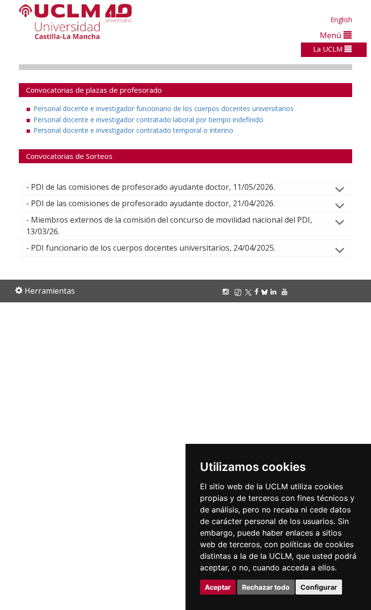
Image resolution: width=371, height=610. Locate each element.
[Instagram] (227, 291)
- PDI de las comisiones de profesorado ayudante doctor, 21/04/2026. (150, 203)
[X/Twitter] (250, 291)
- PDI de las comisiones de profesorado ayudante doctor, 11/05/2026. (150, 187)
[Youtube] (286, 291)
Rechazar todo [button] (266, 587)
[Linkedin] (273, 291)
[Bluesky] (266, 291)
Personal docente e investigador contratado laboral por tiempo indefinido (148, 119)
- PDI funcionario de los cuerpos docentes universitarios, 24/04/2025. (150, 247)
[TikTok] (239, 291)
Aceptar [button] (218, 587)
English (341, 19)
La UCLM (328, 49)
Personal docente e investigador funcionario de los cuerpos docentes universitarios (163, 108)
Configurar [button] (318, 587)
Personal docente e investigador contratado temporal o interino (133, 130)
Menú (331, 35)
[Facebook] (258, 291)
